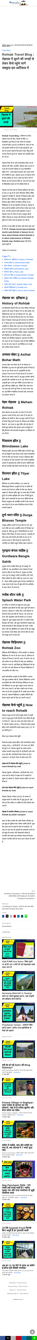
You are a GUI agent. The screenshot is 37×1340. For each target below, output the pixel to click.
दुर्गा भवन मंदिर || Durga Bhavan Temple (19, 275)
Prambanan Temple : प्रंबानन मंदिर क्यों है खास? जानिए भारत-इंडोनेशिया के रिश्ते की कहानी (17, 1028)
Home (4, 44)
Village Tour (7, 1097)
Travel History (7, 1060)
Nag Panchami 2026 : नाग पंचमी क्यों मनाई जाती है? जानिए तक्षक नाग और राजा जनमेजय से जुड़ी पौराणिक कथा (18, 1189)
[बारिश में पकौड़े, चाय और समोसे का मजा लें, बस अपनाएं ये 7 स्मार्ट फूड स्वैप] (18, 1129)
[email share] (11, 916)
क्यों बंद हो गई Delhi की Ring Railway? (16, 1066)
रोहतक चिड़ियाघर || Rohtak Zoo (15, 287)
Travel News (6, 1260)
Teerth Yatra (7, 1180)
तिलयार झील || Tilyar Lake (13, 272)
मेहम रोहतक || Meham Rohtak (15, 266)
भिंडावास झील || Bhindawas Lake (16, 269)
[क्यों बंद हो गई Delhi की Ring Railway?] (18, 1049)
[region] (18, 23)
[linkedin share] (18, 916)
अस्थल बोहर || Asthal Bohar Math (17, 263)
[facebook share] (3, 916)
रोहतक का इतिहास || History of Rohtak (18, 259)
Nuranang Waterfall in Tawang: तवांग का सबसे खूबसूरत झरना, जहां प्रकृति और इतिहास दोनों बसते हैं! (18, 996)
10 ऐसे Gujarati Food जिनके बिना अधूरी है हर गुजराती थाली (16, 1229)
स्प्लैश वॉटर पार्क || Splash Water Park (18, 284)
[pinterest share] (15, 916)
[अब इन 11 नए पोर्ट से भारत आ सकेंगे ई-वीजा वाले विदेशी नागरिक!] (18, 1249)
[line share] (26, 916)
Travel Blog (6, 50)
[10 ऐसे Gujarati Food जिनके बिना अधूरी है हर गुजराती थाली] (18, 1212)
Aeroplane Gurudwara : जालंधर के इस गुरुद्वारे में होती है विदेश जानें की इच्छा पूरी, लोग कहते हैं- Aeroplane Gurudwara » (19, 895)
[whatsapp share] (22, 916)
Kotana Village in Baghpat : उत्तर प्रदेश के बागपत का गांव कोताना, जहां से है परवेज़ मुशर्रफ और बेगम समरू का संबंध (18, 1106)
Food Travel (6, 1140)
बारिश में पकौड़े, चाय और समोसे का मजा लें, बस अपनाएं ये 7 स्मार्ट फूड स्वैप (17, 1148)
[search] (34, 3)
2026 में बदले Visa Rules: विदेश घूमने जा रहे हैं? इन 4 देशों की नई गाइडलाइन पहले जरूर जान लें (18, 964)
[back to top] (32, 1331)
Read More (17, 1072)
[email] (13, 1338)
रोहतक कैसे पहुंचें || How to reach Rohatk (19, 290)
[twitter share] (7, 916)
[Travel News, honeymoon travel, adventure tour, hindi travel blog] (18, 3)
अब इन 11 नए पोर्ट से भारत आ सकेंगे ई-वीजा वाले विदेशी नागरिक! (18, 1266)
